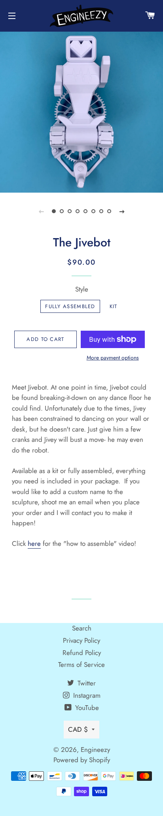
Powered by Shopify (81, 760)
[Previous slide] (41, 211)
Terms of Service (81, 664)
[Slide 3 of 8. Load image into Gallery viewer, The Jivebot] (70, 211)
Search (81, 628)
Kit (114, 306)
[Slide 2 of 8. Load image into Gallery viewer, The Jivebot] (62, 211)
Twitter (86, 683)
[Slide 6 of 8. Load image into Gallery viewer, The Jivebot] (93, 211)
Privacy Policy (81, 640)
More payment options (113, 358)
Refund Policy (82, 652)
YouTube (86, 707)
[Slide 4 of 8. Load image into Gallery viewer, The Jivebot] (78, 211)
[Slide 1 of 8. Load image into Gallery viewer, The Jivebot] (54, 211)
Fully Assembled (70, 306)
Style (81, 289)
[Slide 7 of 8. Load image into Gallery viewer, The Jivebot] (101, 211)
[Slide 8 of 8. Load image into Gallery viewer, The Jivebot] (109, 211)
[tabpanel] (81, 111)
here (34, 543)
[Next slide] (122, 211)
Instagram (85, 695)
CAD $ (78, 729)
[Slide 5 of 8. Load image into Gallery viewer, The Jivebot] (85, 211)
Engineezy (95, 749)
